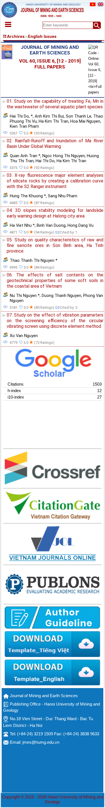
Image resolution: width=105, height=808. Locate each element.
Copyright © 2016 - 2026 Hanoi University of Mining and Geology (52, 799)
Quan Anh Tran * (25, 155)
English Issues (42, 36)
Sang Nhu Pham (62, 195)
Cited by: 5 (68, 307)
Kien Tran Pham (24, 126)
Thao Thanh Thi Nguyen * (33, 260)
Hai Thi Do (19, 116)
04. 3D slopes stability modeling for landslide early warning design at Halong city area (55, 213)
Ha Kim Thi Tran (53, 121)
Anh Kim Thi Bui (49, 116)
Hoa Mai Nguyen (85, 121)
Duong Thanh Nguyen (61, 295)
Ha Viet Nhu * (22, 225)
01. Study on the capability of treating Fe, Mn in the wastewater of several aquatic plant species (55, 104)
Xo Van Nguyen (24, 335)
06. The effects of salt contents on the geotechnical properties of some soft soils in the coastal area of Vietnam (55, 280)
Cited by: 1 (68, 232)
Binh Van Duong (51, 225)
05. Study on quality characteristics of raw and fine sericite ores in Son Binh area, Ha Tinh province (55, 245)
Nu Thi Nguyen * (25, 295)
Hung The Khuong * (28, 195)
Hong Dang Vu (80, 225)
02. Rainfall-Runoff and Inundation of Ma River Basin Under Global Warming (55, 143)
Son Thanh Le (78, 116)
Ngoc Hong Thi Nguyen (63, 155)
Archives (16, 36)
